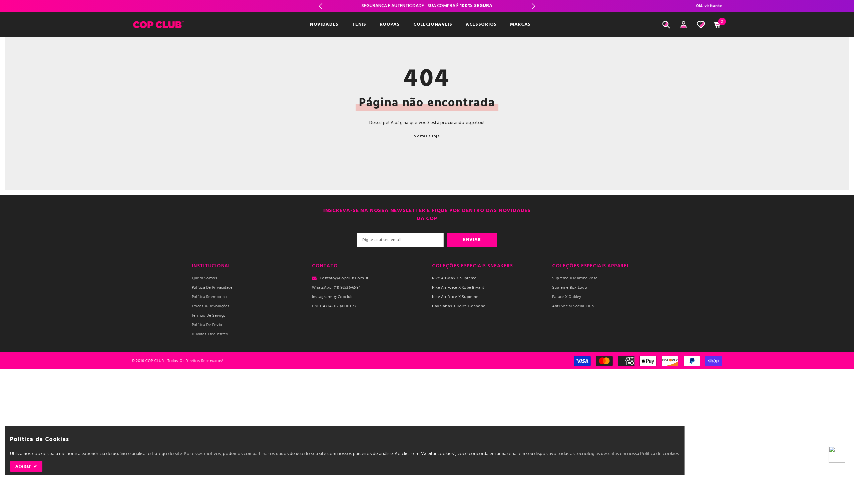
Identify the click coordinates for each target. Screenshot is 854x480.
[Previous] (321, 6)
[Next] (533, 6)
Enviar (472, 240)
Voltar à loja (427, 136)
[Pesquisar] (666, 25)
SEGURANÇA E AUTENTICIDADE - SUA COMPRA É (427, 6)
